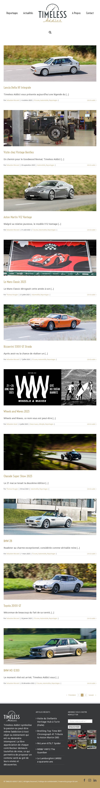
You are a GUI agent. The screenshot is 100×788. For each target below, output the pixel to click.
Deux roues (34, 424)
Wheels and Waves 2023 (17, 411)
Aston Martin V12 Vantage (18, 217)
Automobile (44, 100)
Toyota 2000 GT (12, 605)
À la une (37, 100)
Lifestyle (42, 424)
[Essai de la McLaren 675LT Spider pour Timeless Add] (91, 744)
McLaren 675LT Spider (49, 743)
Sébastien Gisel (11, 424)
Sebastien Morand (12, 100)
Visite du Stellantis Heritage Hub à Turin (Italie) (48, 721)
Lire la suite (91, 100)
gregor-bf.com (72, 781)
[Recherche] (50, 32)
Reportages (53, 100)
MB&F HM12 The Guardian (46, 751)
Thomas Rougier (12, 295)
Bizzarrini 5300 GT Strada (18, 346)
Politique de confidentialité (47, 781)
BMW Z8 (8, 541)
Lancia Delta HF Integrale (17, 87)
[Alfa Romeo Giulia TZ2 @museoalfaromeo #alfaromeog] (72, 744)
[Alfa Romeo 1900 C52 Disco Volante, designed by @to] (91, 734)
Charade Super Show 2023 (18, 476)
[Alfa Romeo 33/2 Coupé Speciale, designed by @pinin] (82, 744)
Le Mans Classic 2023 (15, 282)
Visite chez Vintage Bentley (19, 152)
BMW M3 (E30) (12, 670)
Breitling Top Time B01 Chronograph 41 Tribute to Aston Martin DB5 (50, 734)
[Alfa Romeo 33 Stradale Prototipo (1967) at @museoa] (82, 734)
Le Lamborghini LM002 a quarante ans (49, 760)
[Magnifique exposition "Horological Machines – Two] (72, 734)
